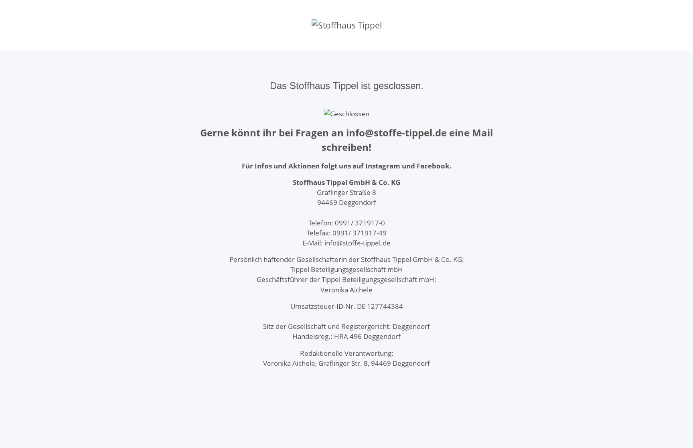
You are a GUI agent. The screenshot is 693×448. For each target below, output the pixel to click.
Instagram (382, 165)
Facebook (433, 165)
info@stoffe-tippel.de (357, 242)
